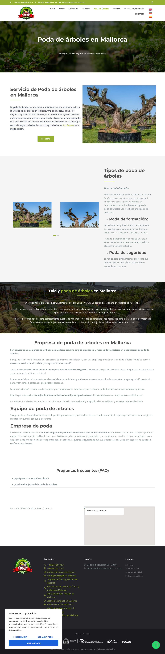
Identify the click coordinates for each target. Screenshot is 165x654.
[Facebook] (152, 2)
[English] (150, 9)
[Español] (150, 16)
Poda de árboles (101, 9)
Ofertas (116, 9)
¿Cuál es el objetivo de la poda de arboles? (35, 484)
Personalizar (20, 637)
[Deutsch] (150, 13)
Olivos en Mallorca (83, 634)
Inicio (52, 9)
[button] (82, 478)
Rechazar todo (45, 637)
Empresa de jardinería (134, 9)
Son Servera (68, 125)
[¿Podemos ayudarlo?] (156, 645)
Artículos (73, 9)
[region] (33, 629)
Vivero (62, 9)
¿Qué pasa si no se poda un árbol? (31, 478)
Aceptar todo (33, 643)
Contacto (139, 14)
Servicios (86, 9)
